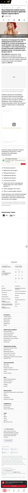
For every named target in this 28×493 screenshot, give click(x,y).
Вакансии (17, 297)
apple (14, 449)
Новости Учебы (7, 390)
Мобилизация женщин (8, 351)
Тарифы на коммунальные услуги (11, 369)
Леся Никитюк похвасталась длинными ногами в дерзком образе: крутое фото (17, 5)
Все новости (7, 314)
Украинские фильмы (8, 380)
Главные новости (7, 316)
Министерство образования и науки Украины (13, 392)
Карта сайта (17, 304)
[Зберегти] (24, 20)
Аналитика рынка (7, 405)
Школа (5, 394)
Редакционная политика (6, 290)
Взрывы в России (7, 340)
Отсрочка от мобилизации (9, 355)
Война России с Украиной (10, 329)
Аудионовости (7, 323)
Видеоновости (7, 321)
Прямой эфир (7, 320)
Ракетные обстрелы (8, 331)
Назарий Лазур (7, 16)
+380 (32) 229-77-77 (9, 470)
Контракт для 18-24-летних (9, 353)
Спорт (5, 413)
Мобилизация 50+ (7, 349)
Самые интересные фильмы (10, 379)
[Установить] (14, 484)
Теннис (5, 418)
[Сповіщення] (26, 2)
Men (2, 5)
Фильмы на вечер (7, 382)
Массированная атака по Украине (11, 338)
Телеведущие (4, 294)
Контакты (17, 295)
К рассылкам (8, 440)
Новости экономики (9, 362)
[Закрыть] (25, 482)
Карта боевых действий (9, 333)
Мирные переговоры (8, 334)
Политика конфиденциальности (6, 301)
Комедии (5, 384)
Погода (5, 325)
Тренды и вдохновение (9, 408)
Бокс (5, 414)
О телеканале (4, 292)
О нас (3, 286)
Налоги (5, 371)
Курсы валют (6, 366)
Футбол (5, 416)
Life (5, 5)
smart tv (5, 452)
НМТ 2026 (6, 395)
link (15, 272)
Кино (5, 377)
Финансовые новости (8, 367)
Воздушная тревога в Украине (10, 336)
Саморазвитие (7, 397)
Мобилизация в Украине (10, 346)
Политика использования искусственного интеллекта (7, 304)
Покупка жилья (7, 407)
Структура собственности (20, 299)
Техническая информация (20, 293)
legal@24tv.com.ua (16, 472)
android (5, 449)
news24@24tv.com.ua (6, 266)
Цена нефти (6, 364)
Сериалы (5, 386)
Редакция (3, 288)
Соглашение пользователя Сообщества (20, 289)
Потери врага (7, 341)
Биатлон (5, 420)
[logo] (8, 2)
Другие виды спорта (8, 421)
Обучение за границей (8, 399)
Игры (16, 306)
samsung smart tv (14, 452)
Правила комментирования (20, 291)
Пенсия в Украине (7, 373)
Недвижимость (7, 403)
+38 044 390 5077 (18, 266)
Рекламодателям (5, 296)
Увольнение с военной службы (10, 347)
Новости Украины (7, 318)
